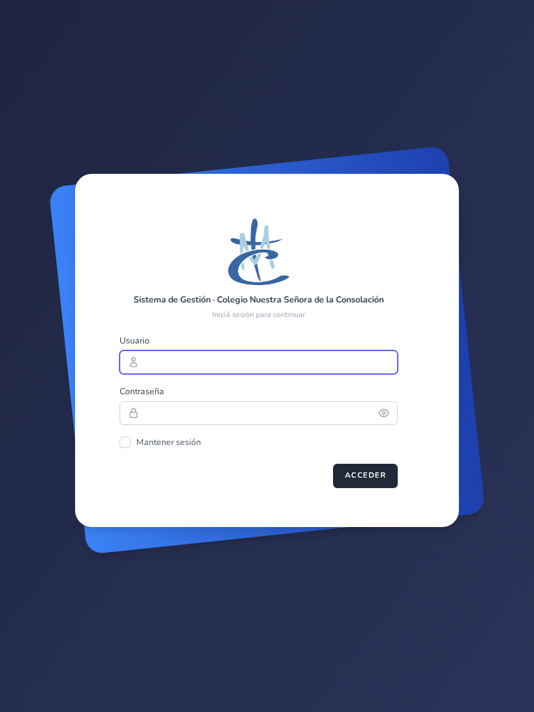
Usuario (134, 340)
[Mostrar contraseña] (388, 413)
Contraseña (142, 391)
